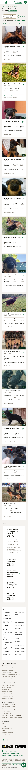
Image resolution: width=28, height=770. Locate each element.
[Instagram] (6, 740)
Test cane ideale (6, 737)
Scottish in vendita (7, 694)
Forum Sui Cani (6, 711)
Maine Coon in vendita (8, 685)
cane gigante (18, 617)
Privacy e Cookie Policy (17, 763)
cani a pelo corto (8, 657)
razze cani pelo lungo (7, 633)
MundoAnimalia (15, 753)
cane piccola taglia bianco (18, 633)
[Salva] (22, 46)
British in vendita (6, 687)
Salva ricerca (9, 24)
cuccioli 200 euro (19, 651)
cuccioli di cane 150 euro (19, 642)
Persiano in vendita (7, 696)
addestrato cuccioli (18, 629)
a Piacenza (12, 11)
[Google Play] (7, 746)
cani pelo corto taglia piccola (7, 621)
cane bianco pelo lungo (19, 613)
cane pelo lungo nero (7, 643)
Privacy (4, 726)
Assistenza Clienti (7, 728)
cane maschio (18, 654)
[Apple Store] (20, 746)
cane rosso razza (19, 625)
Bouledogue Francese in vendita (11, 674)
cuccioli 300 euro (19, 648)
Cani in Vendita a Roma (8, 706)
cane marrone (7, 618)
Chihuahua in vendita (8, 665)
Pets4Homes (8, 751)
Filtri (23, 16)
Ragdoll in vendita (7, 689)
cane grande (6, 612)
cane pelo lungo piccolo (7, 647)
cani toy (5, 610)
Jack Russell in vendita (8, 676)
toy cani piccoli (7, 637)
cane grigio (18, 620)
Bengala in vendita (7, 691)
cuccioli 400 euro (19, 645)
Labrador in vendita (7, 670)
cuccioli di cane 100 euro (19, 637)
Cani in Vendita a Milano (8, 704)
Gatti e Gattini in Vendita (9, 683)
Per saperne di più (20, 20)
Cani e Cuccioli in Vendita (9, 663)
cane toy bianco (19, 622)
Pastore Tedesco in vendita (9, 672)
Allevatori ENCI (6, 735)
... (11, 6)
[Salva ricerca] (23, 764)
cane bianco (6, 640)
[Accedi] (25, 2)
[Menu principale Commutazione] (2, 2)
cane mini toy (18, 610)
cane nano (6, 651)
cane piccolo (6, 615)
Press (3, 730)
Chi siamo (4, 724)
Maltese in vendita (7, 679)
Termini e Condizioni (7, 732)
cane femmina (19, 657)
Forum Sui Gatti (6, 713)
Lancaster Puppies (18, 755)
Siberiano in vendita (7, 698)
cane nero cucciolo (6, 626)
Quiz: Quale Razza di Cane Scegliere (12, 715)
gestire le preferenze (16, 764)
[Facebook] (3, 740)
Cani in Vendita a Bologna (9, 709)
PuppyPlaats (5, 753)
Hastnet (16, 751)
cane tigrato (6, 630)
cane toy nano (7, 654)
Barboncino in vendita (8, 668)
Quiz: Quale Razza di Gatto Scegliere (12, 717)
